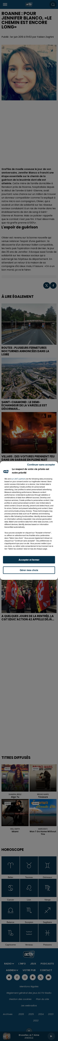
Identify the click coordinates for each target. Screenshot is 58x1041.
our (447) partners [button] (18, 478)
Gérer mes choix (29, 570)
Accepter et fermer (29, 559)
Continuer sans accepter (41, 464)
